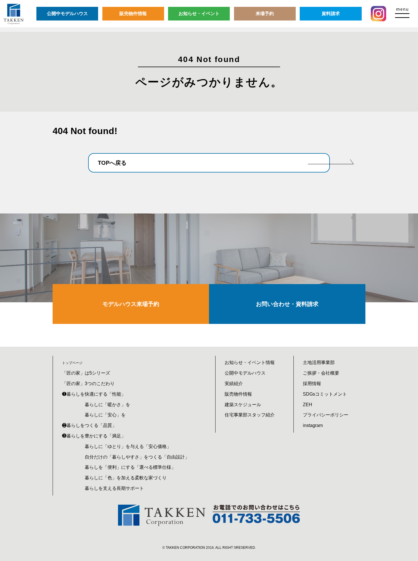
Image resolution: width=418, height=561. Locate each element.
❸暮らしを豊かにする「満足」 (94, 435)
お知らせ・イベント (199, 13)
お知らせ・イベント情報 (250, 362)
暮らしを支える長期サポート (114, 488)
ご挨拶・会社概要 (321, 373)
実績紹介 (234, 383)
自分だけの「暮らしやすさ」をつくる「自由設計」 (137, 457)
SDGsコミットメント (325, 394)
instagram (313, 425)
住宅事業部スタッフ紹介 (250, 414)
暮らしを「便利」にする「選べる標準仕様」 (130, 467)
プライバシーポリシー (325, 414)
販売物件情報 (133, 13)
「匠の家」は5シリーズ (86, 373)
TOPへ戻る (112, 163)
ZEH (307, 404)
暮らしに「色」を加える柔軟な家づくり (126, 477)
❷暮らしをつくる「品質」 (89, 425)
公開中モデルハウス (67, 13)
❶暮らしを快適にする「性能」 (94, 394)
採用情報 (312, 383)
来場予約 (265, 13)
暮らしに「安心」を (105, 414)
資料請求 (331, 13)
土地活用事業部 (319, 362)
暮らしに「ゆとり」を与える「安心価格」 (128, 446)
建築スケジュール (243, 404)
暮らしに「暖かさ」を (107, 404)
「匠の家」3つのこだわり (88, 383)
